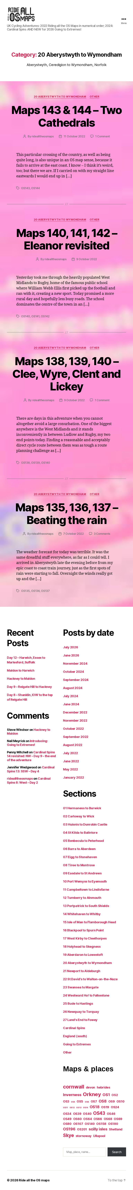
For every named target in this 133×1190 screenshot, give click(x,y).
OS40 (87, 1114)
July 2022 (70, 753)
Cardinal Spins (74, 1028)
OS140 (25, 316)
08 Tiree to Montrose (79, 865)
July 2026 (70, 647)
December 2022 (75, 712)
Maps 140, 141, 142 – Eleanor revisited (66, 239)
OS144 (35, 188)
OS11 (65, 1108)
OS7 (94, 1101)
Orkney (92, 1094)
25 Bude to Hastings (78, 1003)
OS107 (78, 1124)
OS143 (25, 188)
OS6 (87, 1102)
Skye (68, 1135)
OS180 (113, 1124)
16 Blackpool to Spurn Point (83, 930)
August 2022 (72, 745)
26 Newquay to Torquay (81, 1011)
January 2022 (73, 777)
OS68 (108, 1119)
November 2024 (75, 663)
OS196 (69, 1129)
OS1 (106, 1094)
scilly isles (98, 1129)
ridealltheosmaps (43, 136)
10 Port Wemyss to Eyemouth (85, 881)
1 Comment (102, 136)
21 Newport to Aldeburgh (81, 971)
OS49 (67, 1119)
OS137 (45, 591)
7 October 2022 (73, 533)
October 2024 (73, 671)
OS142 (45, 316)
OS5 (80, 1101)
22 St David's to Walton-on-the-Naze (90, 979)
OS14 (85, 1108)
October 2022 (73, 728)
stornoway (84, 1136)
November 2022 (75, 720)
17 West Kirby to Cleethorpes (85, 938)
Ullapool (99, 1136)
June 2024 (71, 704)
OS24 (115, 1107)
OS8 (103, 1101)
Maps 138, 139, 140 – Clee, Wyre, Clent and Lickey (66, 373)
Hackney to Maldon (21, 678)
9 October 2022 (86, 259)
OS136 (35, 591)
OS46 (111, 1114)
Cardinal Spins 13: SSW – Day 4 (31, 769)
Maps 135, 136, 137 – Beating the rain (66, 514)
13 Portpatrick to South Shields (86, 906)
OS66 (98, 1119)
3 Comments (102, 533)
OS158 (101, 1124)
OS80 (67, 1124)
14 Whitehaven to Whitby (82, 914)
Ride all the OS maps (34, 1180)
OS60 (77, 1119)
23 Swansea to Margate (80, 987)
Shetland (115, 1129)
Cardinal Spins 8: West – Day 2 (28, 780)
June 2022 (71, 761)
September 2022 (75, 737)
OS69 (118, 1119)
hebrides (103, 1087)
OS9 (111, 1101)
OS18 (95, 1106)
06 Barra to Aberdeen (79, 849)
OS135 (25, 591)
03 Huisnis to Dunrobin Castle (85, 824)
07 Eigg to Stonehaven (80, 857)
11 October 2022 (74, 136)
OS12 (72, 1108)
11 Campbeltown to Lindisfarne (86, 889)
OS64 (87, 1119)
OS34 (67, 1114)
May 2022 (70, 769)
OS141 (35, 316)
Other (94, 96)
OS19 (105, 1107)
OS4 (73, 1102)
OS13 (78, 1108)
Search (117, 1152)
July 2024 (70, 696)
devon (90, 1087)
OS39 (77, 1114)
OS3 (66, 1101)
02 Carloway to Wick (78, 816)
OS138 (25, 462)
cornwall (73, 1087)
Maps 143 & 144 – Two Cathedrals (66, 116)
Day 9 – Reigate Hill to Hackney (29, 687)
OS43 (99, 1113)
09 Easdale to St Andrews (82, 873)
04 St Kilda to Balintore (80, 832)
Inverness (72, 1094)
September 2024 (75, 680)
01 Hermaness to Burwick (82, 808)
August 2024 (72, 688)
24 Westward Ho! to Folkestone (86, 995)
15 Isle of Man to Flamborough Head (89, 922)
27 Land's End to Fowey (80, 1020)
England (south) (75, 1036)
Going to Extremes (77, 1044)
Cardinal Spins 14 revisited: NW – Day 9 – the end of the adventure (31, 756)
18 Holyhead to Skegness (82, 946)
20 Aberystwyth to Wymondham (60, 96)
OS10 (121, 1101)
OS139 (35, 462)
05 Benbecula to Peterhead (83, 841)
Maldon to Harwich (20, 670)
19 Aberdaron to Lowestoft (83, 955)
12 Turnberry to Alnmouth (82, 898)
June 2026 (71, 655)
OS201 (82, 1129)
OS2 (115, 1095)
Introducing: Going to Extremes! (27, 743)
